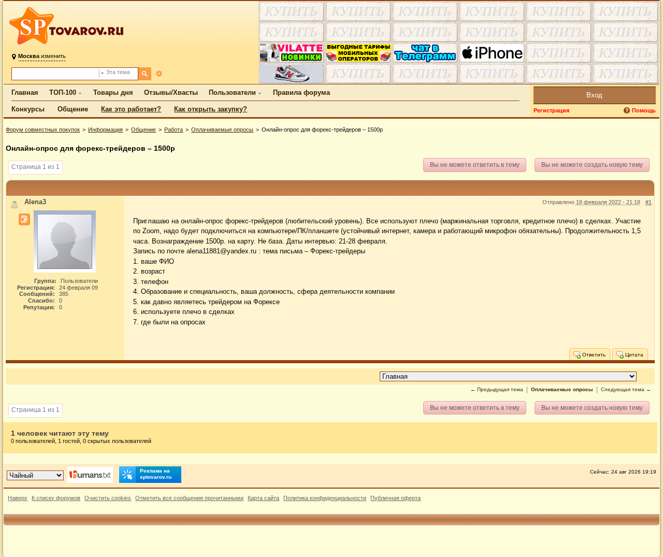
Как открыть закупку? (210, 109)
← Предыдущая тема (496, 389)
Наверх (17, 498)
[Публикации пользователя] (24, 219)
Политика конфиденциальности (324, 498)
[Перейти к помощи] (628, 111)
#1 (648, 202)
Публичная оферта (395, 498)
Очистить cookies (107, 498)
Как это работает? (131, 109)
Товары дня (113, 92)
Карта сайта (263, 498)
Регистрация (551, 110)
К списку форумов (56, 498)
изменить (42, 56)
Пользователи (232, 92)
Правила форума (301, 92)
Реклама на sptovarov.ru (155, 474)
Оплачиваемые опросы (222, 129)
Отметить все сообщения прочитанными (189, 498)
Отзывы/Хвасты (171, 92)
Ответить (593, 355)
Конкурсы (28, 109)
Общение (72, 109)
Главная (24, 92)
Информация (105, 129)
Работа (173, 129)
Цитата (633, 355)
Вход (594, 95)
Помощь (644, 110)
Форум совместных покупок (43, 129)
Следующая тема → (626, 389)
